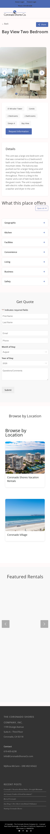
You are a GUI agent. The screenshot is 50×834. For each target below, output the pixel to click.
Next (44, 624)
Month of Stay (8, 347)
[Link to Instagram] (31, 831)
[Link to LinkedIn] (27, 831)
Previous (5, 624)
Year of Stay (7, 358)
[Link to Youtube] (19, 831)
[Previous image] (4, 72)
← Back (5, 23)
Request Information (19, 131)
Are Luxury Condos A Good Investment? (18, 794)
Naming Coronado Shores (13, 808)
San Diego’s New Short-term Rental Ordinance (20, 803)
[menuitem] (19, 2)
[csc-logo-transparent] (21, 13)
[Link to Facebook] (23, 831)
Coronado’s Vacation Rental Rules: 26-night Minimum (23, 789)
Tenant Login (31, 2)
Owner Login (19, 2)
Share (43, 24)
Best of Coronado (10, 799)
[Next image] (41, 72)
